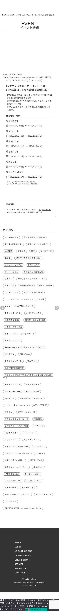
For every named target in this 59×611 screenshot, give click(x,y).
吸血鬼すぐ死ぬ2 (12, 320)
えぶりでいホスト (34, 313)
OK (26, 609)
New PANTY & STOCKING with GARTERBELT (24, 347)
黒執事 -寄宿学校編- (13, 244)
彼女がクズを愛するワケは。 (28, 258)
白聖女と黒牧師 (32, 391)
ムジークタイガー (12, 391)
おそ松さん (9, 354)
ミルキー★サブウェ (13, 327)
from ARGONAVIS (12, 481)
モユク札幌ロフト (16, 172)
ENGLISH (32, 585)
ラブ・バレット (11, 292)
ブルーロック (35, 81)
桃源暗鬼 (38, 419)
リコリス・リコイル (13, 265)
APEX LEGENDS (40, 405)
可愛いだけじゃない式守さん (17, 453)
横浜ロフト (13, 151)
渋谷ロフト (13, 131)
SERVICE (18, 564)
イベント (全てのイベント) (16, 405)
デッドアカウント (12, 384)
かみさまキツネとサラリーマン (31, 278)
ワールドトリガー (32, 474)
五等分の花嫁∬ (29, 487)
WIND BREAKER (12, 474)
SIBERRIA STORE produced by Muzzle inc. (23, 508)
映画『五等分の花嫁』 (14, 460)
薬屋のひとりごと (12, 340)
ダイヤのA (9, 285)
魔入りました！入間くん (38, 244)
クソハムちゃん (11, 272)
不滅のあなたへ (32, 384)
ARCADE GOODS (23, 551)
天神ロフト (13, 121)
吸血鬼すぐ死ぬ (11, 433)
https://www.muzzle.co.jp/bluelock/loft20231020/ (27, 77)
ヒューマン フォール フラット (18, 299)
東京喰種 (21, 251)
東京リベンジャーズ (26, 412)
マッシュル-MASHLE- (33, 292)
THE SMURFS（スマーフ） (31, 398)
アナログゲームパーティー (16, 467)
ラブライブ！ (10, 501)
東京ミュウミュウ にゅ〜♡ (16, 419)
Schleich (39, 453)
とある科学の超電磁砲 (33, 272)
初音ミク (8, 412)
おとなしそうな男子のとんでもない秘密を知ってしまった (28, 376)
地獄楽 (8, 258)
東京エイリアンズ (31, 439)
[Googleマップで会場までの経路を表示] (7, 121)
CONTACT (19, 572)
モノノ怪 (40, 299)
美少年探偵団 (10, 487)
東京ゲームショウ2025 (35, 320)
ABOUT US (20, 568)
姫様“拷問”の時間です (14, 368)
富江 (33, 251)
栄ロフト (12, 162)
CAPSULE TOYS (22, 555)
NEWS (17, 542)
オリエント (38, 467)
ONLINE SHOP (21, 560)
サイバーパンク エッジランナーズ (19, 334)
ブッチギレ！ (39, 446)
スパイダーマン (11, 237)
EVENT (18, 546)
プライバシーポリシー (29, 579)
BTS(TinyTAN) (36, 460)
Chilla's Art (25, 354)
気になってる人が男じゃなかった (19, 306)
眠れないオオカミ (43, 494)
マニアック (32, 361)
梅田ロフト (13, 141)
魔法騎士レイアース (13, 361)
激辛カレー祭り (45, 285)
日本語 (25, 585)
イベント (23, 81)
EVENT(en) (38, 426)
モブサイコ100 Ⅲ (13, 313)
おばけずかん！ (11, 439)
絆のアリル (9, 398)
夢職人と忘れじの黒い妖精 (16, 446)
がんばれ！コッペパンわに (16, 426)
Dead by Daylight (33, 481)
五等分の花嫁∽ (26, 285)
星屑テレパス (33, 265)
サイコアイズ (46, 251)
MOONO (8, 251)
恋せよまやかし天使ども (34, 237)
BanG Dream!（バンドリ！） (17, 494)
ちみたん (8, 278)
